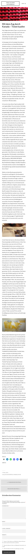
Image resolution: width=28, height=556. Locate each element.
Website (4, 534)
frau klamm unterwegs (10, 3)
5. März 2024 (5, 472)
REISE (19, 474)
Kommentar (5, 505)
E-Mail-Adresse (6, 528)
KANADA (16, 474)
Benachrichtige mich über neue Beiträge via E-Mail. (14, 548)
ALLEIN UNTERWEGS (8, 474)
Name (4, 521)
